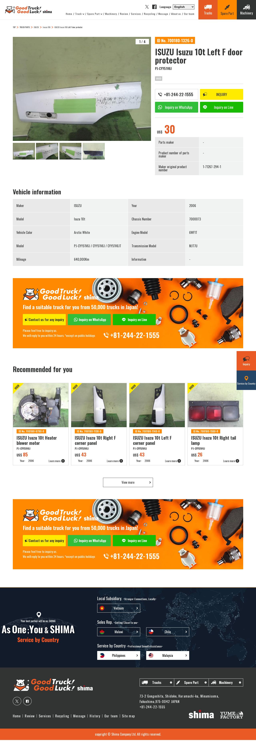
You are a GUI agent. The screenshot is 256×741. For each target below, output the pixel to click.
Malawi (119, 631)
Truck (78, 14)
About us (176, 14)
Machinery (111, 14)
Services (136, 14)
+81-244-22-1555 (178, 94)
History (95, 716)
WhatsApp (178, 107)
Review (124, 14)
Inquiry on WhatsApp (92, 319)
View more (128, 482)
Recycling (149, 14)
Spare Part (93, 14)
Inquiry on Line (137, 319)
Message (163, 14)
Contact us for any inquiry (46, 319)
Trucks (156, 682)
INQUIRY (221, 94)
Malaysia (167, 655)
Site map (128, 716)
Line (223, 107)
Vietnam (119, 608)
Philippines (118, 655)
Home (69, 14)
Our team (189, 14)
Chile (168, 631)
